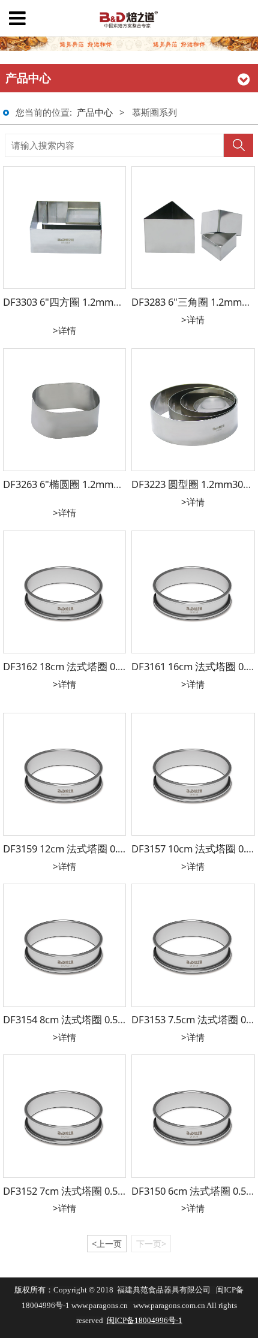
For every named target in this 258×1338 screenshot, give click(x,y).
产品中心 (95, 112)
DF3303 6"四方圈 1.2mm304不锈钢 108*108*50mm (119, 302)
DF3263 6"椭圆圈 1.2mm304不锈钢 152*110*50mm (119, 484)
